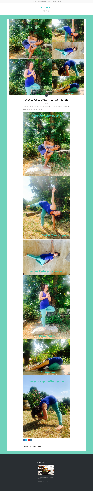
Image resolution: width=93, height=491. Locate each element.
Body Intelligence (41, 1)
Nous (49, 1)
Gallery (53, 1)
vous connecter (31, 448)
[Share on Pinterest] (29, 440)
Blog (58, 1)
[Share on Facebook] (24, 440)
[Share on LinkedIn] (31, 440)
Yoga (34, 1)
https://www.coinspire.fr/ (42, 476)
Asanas (46, 103)
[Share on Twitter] (26, 440)
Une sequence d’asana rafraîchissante (46, 100)
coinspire (46, 7)
